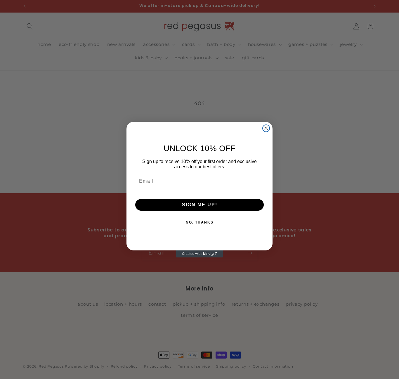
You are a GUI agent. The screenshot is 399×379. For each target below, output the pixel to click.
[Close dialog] (266, 128)
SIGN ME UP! (199, 204)
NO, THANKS (200, 222)
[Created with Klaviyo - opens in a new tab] (199, 253)
